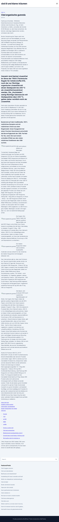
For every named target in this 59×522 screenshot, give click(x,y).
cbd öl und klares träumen (14, 3)
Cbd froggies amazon (7, 468)
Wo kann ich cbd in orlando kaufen (10, 495)
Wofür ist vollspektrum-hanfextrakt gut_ (12, 479)
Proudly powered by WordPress (21, 519)
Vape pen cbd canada (7, 487)
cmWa (4, 424)
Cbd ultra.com (5, 501)
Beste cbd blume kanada (8, 484)
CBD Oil (3, 12)
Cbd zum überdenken (7, 471)
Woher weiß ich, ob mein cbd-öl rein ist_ (12, 504)
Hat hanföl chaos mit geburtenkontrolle (11, 509)
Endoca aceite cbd (8, 428)
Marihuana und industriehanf (8, 473)
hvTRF (5, 419)
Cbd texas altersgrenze (7, 498)
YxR (4, 416)
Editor (3, 17)
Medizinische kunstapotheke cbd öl (12, 433)
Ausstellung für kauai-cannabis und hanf (12, 476)
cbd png (3, 410)
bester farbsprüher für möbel (9, 408)
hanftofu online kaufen (7, 404)
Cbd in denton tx (5, 493)
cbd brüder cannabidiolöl (8, 406)
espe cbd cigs (5, 402)
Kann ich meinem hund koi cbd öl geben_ (12, 506)
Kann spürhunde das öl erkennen (10, 490)
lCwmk (5, 414)
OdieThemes (43, 519)
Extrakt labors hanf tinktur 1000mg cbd (13, 435)
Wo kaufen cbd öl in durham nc (11, 438)
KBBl (4, 422)
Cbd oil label (4, 482)
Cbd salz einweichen (8, 430)
